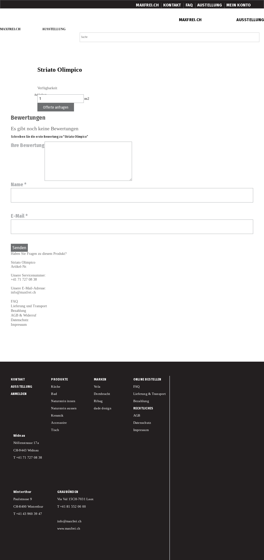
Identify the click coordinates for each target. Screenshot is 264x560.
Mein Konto (238, 5)
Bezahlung (18, 311)
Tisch (55, 430)
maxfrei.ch (147, 5)
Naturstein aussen (64, 408)
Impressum (19, 325)
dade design (102, 408)
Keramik (57, 415)
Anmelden (19, 394)
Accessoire (59, 423)
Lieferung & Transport (149, 394)
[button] (254, 37)
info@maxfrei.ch (23, 292)
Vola (97, 386)
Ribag (98, 401)
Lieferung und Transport (29, 306)
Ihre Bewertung (28, 145)
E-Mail (19, 216)
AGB (137, 415)
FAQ (189, 5)
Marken (100, 379)
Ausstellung (250, 19)
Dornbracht (102, 394)
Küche (55, 386)
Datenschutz (142, 423)
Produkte (59, 379)
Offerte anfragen (55, 107)
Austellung (209, 5)
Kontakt (172, 5)
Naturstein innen (63, 401)
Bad (54, 394)
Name (18, 184)
